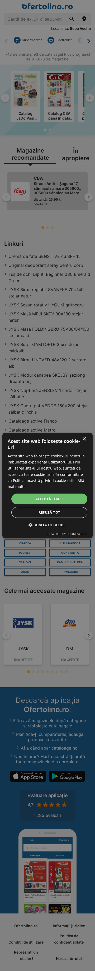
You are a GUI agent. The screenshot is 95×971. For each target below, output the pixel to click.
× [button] (84, 439)
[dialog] (47, 485)
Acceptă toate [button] (49, 498)
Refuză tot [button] (49, 512)
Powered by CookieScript (67, 534)
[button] (47, 525)
